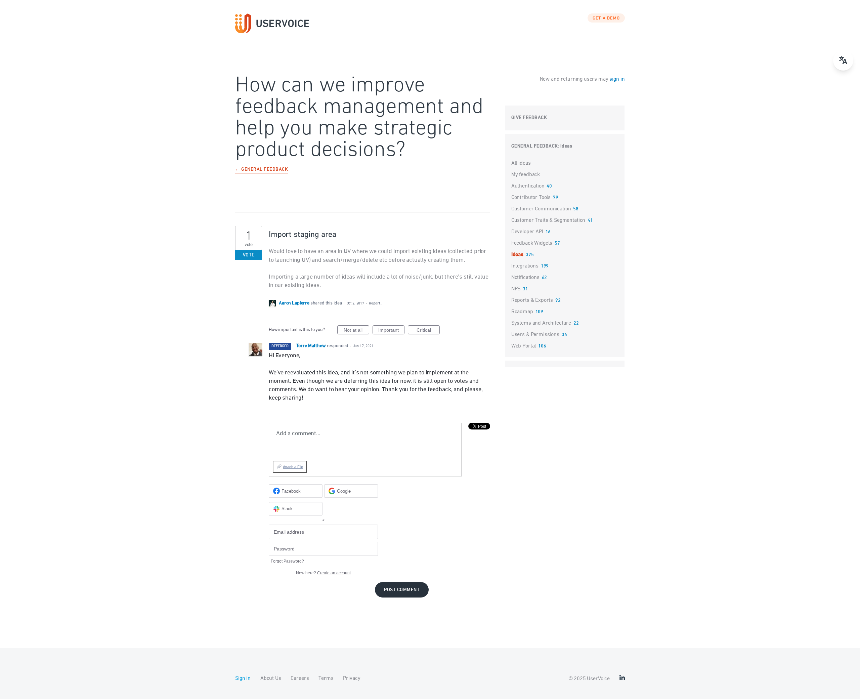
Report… (375, 303)
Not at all (356, 330)
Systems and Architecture (541, 323)
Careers (300, 678)
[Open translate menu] (843, 60)
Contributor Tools (531, 197)
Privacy (351, 678)
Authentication (528, 186)
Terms (325, 678)
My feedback (525, 174)
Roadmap (522, 312)
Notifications (525, 277)
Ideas (566, 146)
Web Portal (523, 346)
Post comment (402, 590)
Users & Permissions (535, 334)
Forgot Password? (287, 561)
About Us (270, 678)
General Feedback (534, 146)
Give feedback (529, 118)
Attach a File (293, 467)
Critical (428, 330)
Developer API (527, 232)
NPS (516, 289)
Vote (249, 255)
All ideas (521, 163)
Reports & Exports (532, 300)
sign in (617, 79)
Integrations (525, 266)
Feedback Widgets (532, 243)
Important (391, 330)
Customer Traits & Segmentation (548, 220)
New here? (323, 573)
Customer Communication (541, 209)
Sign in (243, 678)
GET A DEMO (606, 18)
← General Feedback (261, 169)
